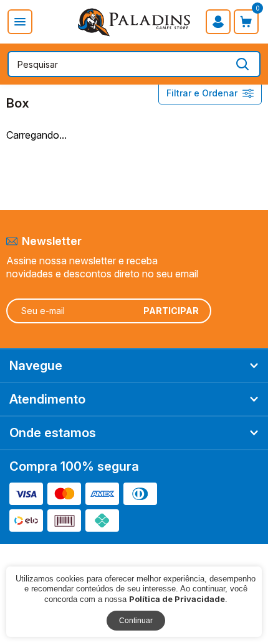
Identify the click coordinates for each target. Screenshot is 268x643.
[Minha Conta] (218, 21)
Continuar (136, 620)
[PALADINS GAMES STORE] (134, 22)
